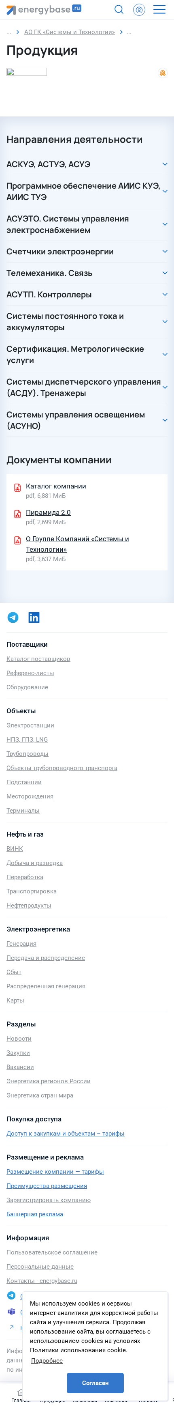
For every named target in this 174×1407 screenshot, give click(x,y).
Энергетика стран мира (39, 1095)
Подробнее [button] (47, 1360)
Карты (15, 1000)
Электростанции (30, 725)
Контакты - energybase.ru (41, 1280)
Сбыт (13, 972)
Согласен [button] (95, 1383)
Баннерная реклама (34, 1214)
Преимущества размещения (46, 1186)
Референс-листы (30, 673)
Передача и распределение (45, 958)
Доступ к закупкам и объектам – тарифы (65, 1133)
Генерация (21, 943)
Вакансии (20, 1067)
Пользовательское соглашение (52, 1252)
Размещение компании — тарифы (55, 1171)
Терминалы (23, 810)
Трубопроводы (27, 753)
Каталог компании (56, 486)
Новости (19, 1038)
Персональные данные (40, 1266)
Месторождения (29, 796)
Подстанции (24, 782)
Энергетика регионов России (48, 1081)
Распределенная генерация (45, 986)
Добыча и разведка (34, 863)
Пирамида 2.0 (48, 512)
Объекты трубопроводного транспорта (61, 768)
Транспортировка (31, 891)
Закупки (18, 1052)
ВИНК (14, 848)
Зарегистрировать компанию (48, 1200)
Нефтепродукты (28, 905)
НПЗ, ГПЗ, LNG (27, 739)
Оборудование (27, 687)
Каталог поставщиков (38, 659)
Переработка (24, 877)
